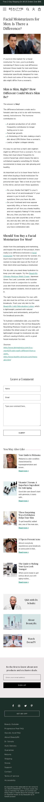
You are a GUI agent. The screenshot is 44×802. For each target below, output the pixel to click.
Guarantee (9, 750)
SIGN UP (22, 685)
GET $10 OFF (22, 713)
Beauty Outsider (12, 724)
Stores (7, 763)
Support (8, 767)
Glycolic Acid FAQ (12, 733)
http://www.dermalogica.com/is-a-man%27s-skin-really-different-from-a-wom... (19, 351)
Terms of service (12, 776)
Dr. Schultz (9, 741)
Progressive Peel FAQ (14, 728)
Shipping (8, 759)
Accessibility (10, 780)
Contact (8, 772)
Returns (8, 754)
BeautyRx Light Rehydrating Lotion (18, 306)
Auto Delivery (10, 746)
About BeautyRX (12, 737)
